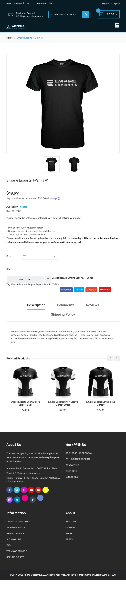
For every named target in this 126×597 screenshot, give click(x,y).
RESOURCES (72, 477)
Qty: (8, 269)
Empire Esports (75, 277)
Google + (91, 289)
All (65, 277)
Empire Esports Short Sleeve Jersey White (63, 403)
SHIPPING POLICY (15, 527)
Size (8, 256)
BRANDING (71, 471)
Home (9, 37)
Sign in (117, 3)
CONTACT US (72, 465)
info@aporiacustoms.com (26, 473)
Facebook (66, 289)
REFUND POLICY (15, 557)
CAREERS (70, 527)
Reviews (92, 305)
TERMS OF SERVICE (16, 551)
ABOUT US (70, 521)
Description (36, 305)
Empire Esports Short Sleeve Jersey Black (25, 403)
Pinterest (105, 289)
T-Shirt (56, 284)
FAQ (8, 545)
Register (106, 3)
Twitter (79, 289)
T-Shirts (88, 277)
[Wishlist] (48, 279)
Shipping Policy (63, 314)
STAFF (68, 533)
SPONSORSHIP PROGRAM (79, 453)
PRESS (69, 539)
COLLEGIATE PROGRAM (77, 459)
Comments (65, 305)
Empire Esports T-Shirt (39, 284)
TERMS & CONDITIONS (18, 521)
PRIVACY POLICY (15, 533)
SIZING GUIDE (13, 539)
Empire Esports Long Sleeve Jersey (100, 403)
